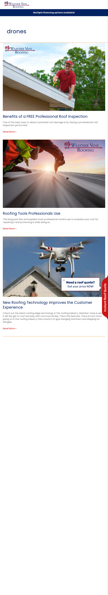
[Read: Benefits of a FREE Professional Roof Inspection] (54, 76)
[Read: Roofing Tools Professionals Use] (54, 173)
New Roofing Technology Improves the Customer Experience (47, 305)
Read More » (9, 131)
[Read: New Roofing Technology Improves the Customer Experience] (54, 266)
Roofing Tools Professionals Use (31, 213)
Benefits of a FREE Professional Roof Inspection (45, 116)
